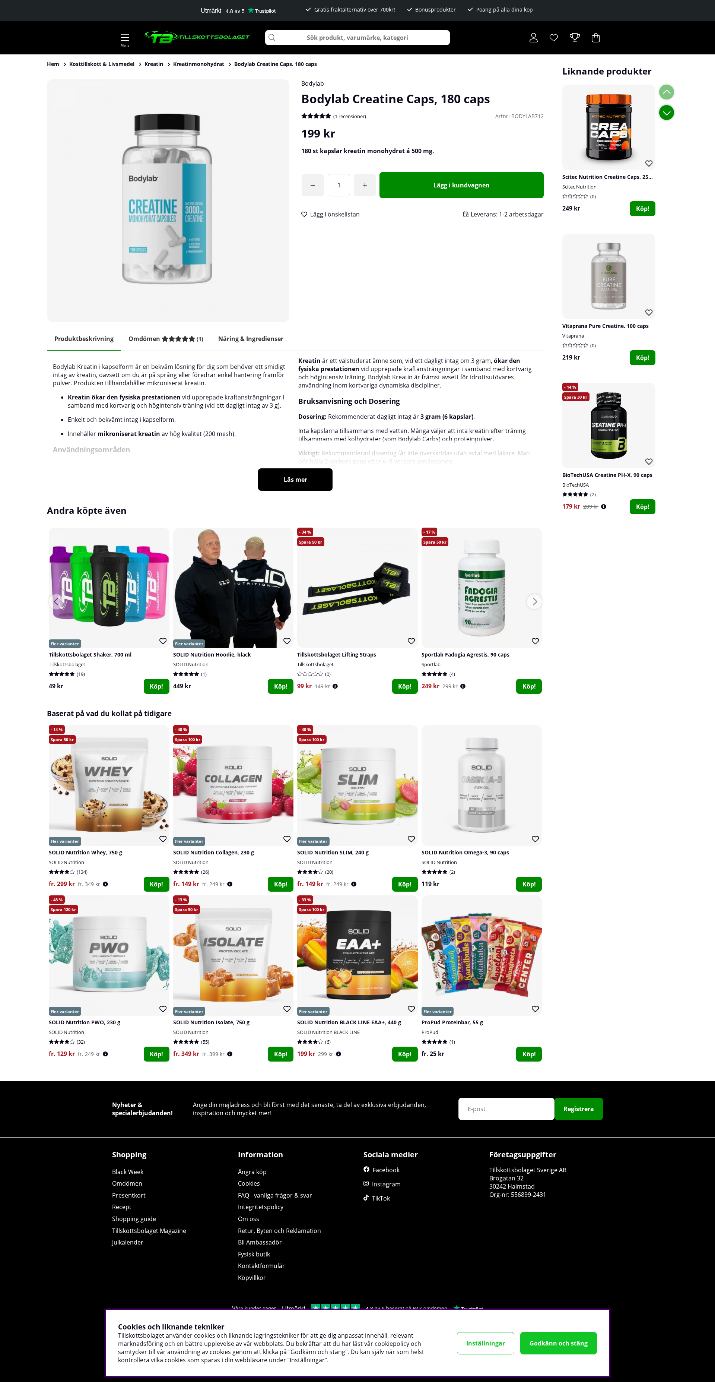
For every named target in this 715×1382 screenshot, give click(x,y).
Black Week (127, 1172)
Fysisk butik (254, 1254)
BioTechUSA (575, 484)
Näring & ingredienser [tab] (250, 339)
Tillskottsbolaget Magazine (149, 1231)
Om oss (248, 1219)
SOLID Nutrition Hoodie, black (212, 654)
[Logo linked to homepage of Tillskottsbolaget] (197, 37)
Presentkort (129, 1195)
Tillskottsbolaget (67, 664)
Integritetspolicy (260, 1207)
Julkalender (127, 1242)
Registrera (578, 1109)
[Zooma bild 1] (168, 200)
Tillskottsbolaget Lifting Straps (336, 654)
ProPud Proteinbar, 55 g (452, 1022)
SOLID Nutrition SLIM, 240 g (333, 852)
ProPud (430, 1032)
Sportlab (431, 664)
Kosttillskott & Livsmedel (101, 63)
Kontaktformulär (261, 1266)
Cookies (249, 1183)
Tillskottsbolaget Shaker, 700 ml (90, 654)
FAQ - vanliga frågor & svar (275, 1195)
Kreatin (153, 63)
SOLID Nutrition (191, 664)
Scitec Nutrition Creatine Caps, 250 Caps (613, 176)
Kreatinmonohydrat (198, 63)
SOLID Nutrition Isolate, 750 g (211, 1022)
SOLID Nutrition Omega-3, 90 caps (465, 852)
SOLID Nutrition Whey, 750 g (85, 852)
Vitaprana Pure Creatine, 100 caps (605, 325)
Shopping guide (134, 1219)
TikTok (381, 1198)
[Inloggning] (534, 37)
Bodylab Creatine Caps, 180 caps (275, 63)
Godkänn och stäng (559, 1343)
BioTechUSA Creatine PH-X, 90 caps (607, 474)
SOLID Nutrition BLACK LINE (328, 1032)
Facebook (386, 1170)
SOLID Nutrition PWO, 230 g (84, 1022)
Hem (53, 63)
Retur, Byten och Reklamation (279, 1231)
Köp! (642, 209)
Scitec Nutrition (579, 186)
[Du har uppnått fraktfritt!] (313, 185)
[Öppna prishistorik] (603, 506)
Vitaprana (573, 335)
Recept (121, 1207)
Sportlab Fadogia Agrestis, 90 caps (465, 654)
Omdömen (127, 1183)
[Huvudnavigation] (125, 37)
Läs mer (295, 479)
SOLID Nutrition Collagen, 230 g (213, 852)
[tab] (166, 339)
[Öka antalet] (365, 185)
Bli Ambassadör (260, 1242)
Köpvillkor (252, 1278)
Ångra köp (252, 1172)
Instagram (386, 1184)
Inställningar (485, 1343)
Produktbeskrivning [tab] (84, 339)
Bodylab (312, 83)
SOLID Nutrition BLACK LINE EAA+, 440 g (349, 1022)
